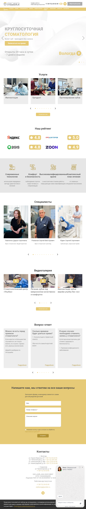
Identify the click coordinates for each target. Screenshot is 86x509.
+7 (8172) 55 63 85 (43, 471)
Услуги (11, 8)
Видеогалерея (38, 8)
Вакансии (53, 8)
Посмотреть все (43, 114)
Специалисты (24, 8)
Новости (59, 8)
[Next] (83, 38)
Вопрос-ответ (46, 9)
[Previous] (3, 38)
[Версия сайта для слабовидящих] (61, 3)
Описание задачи (31, 416)
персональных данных (32, 431)
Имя (27, 403)
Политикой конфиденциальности (24, 506)
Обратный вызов (74, 4)
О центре (6, 9)
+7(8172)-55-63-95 (51, 458)
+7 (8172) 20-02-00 (52, 4)
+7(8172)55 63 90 (51, 461)
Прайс (16, 8)
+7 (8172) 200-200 (51, 460)
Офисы (31, 8)
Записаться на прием (17, 43)
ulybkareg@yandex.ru (43, 487)
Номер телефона (31, 410)
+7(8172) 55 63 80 (52, 463)
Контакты (66, 8)
